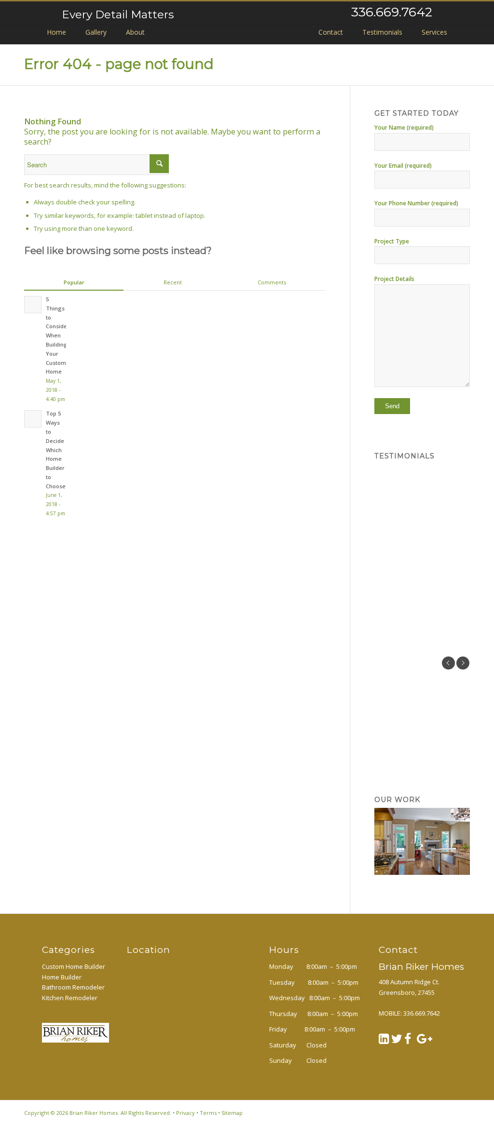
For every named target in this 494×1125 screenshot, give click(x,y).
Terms (208, 1112)
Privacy (185, 1112)
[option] (422, 674)
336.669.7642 (391, 12)
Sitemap (232, 1112)
